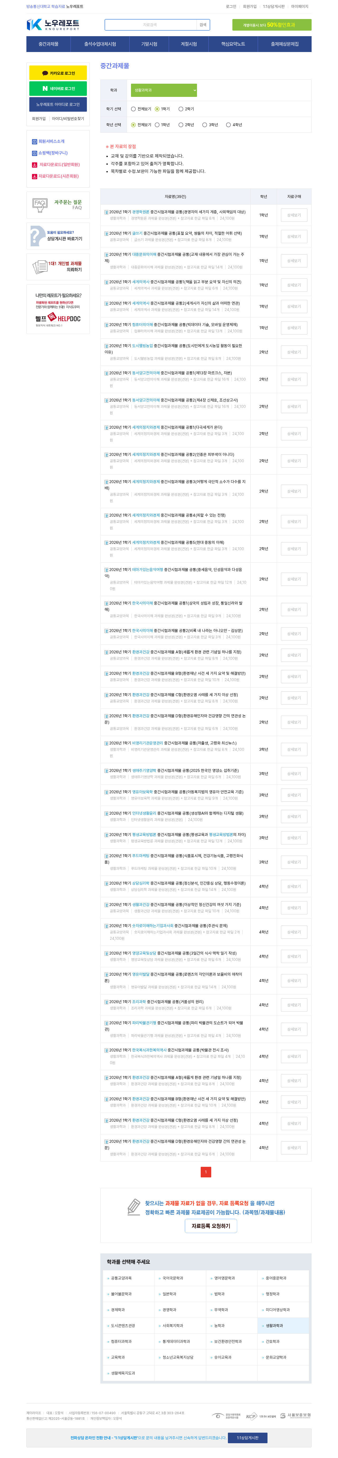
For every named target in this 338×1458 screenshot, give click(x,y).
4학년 (237, 124)
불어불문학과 (120, 1294)
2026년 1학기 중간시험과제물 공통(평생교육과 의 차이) (177, 834)
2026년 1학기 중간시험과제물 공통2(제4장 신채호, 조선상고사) (173, 400)
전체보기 (144, 109)
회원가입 (250, 6)
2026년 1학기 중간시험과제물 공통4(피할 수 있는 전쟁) (167, 515)
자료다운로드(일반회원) (60, 164)
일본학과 (168, 1294)
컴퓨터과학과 (120, 1341)
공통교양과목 (120, 1278)
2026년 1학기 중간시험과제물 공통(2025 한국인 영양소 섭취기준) (174, 770)
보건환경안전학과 (227, 1341)
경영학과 (168, 1310)
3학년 (213, 124)
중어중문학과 (275, 1278)
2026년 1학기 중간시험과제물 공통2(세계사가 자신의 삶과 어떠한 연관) (174, 303)
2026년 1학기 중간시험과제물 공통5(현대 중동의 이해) (166, 542)
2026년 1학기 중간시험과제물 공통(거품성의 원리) (156, 1001)
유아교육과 (222, 1357)
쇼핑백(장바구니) (53, 152)
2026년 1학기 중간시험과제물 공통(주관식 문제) (168, 925)
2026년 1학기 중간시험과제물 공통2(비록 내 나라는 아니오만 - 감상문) (176, 630)
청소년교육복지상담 (177, 1357)
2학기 (189, 109)
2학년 (189, 124)
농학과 (218, 1325)
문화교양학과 (275, 1357)
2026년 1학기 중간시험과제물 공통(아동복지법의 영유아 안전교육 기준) (176, 792)
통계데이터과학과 (175, 1341)
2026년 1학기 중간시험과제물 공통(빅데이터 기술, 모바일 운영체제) (173, 324)
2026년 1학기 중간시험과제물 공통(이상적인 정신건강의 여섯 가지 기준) (175, 904)
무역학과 (220, 1310)
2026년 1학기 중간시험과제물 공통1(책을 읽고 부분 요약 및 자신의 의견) (175, 282)
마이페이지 (299, 6)
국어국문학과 (172, 1278)
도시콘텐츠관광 (122, 1325)
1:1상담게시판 (274, 6)
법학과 (218, 1294)
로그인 (231, 6)
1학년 (165, 124)
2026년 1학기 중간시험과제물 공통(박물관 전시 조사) (169, 1050)
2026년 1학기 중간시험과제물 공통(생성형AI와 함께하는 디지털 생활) (176, 813)
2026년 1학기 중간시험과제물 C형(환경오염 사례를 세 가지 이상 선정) (173, 694)
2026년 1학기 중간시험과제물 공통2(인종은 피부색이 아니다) (171, 454)
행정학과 (272, 1294)
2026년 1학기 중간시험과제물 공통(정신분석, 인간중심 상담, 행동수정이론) (177, 883)
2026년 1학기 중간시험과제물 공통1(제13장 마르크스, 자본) (170, 373)
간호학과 (272, 1341)
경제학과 (117, 1310)
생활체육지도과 (122, 1373)
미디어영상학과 (277, 1310)
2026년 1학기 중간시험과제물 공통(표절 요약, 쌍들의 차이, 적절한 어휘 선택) (175, 233)
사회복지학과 (172, 1325)
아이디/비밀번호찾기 (68, 118)
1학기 (165, 109)
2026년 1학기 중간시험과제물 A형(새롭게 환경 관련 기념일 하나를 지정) (175, 652)
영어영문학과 (223, 1278)
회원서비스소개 (51, 141)
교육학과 (117, 1357)
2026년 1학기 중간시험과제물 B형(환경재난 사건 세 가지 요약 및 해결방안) (177, 673)
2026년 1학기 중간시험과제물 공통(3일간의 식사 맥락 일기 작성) (173, 953)
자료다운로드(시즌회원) (59, 176)
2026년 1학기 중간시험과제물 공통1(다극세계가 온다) (165, 427)
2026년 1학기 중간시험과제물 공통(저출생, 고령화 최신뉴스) (173, 743)
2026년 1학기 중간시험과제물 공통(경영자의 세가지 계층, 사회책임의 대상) (177, 212)
